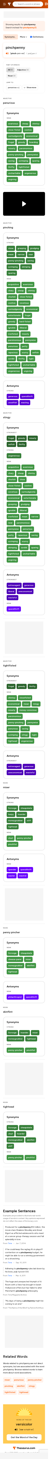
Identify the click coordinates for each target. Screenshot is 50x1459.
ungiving (12, 179)
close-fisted (14, 130)
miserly (11, 148)
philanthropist (15, 997)
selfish (35, 352)
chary (11, 290)
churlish (12, 297)
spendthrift (27, 396)
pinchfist (12, 844)
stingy (25, 735)
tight (31, 358)
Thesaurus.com (9, 4)
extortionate (14, 315)
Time (10, 1243)
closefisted (25, 697)
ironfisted (13, 334)
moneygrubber (15, 820)
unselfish (12, 402)
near (31, 254)
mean (11, 254)
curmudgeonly (15, 136)
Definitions (38, 37)
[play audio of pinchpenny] (7, 53)
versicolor (24, 1424)
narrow (21, 254)
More (22, 37)
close (10, 248)
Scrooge (12, 808)
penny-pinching (15, 154)
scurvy (25, 352)
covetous (24, 303)
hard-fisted (25, 321)
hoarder (22, 814)
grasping (22, 248)
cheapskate (26, 808)
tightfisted (24, 167)
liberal (11, 591)
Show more (31, 87)
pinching (9, 1386)
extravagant (14, 585)
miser (28, 959)
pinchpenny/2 (29, 27)
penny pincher (15, 1157)
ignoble (12, 328)
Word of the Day (24, 1420)
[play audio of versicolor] (16, 1429)
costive (28, 130)
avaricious (13, 123)
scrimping (23, 161)
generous (12, 396)
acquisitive (13, 284)
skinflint (30, 965)
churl (10, 838)
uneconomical (25, 591)
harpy (11, 814)
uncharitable (14, 173)
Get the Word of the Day (24, 1437)
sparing (35, 161)
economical (32, 136)
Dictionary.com (46, 4)
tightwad (12, 741)
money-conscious (28, 710)
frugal (11, 142)
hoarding (33, 142)
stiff (29, 820)
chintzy (35, 123)
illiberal (23, 328)
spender (12, 869)
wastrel (22, 875)
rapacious (13, 352)
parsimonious (25, 148)
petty (24, 346)
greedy (21, 142)
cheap (25, 123)
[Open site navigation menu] (4, 4)
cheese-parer (15, 959)
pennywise (32, 154)
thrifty (11, 167)
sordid (11, 358)
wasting (25, 402)
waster (11, 875)
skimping (26, 267)
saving (11, 161)
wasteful (12, 597)
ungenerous (30, 173)
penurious (13, 346)
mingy (36, 704)
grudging (34, 248)
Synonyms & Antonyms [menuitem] (11, 37)
